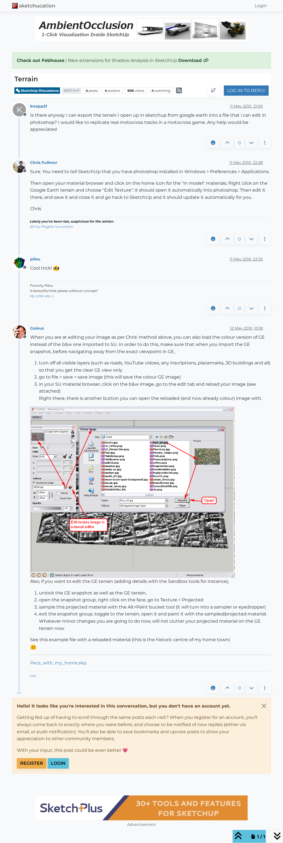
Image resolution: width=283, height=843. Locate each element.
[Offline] (21, 166)
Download (190, 60)
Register (31, 763)
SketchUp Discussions (39, 90)
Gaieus (37, 328)
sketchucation (37, 6)
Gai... (34, 676)
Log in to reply (246, 90)
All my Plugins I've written (51, 227)
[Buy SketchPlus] (141, 807)
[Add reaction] (213, 143)
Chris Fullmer (43, 162)
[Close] (264, 706)
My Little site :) (41, 296)
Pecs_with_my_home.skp (58, 662)
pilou (35, 259)
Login (58, 763)
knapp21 (38, 106)
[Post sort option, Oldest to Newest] (213, 90)
